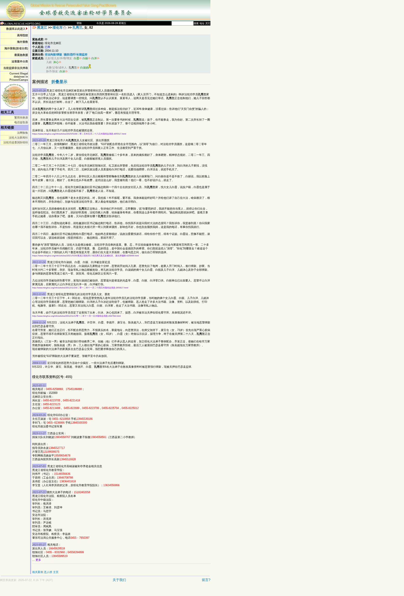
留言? (206, 580)
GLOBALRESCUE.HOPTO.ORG (22, 23)
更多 (38, 559)
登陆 (79, 23)
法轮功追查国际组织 (15, 142)
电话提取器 (21, 122)
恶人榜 (48, 572)
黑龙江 (42, 27)
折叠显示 (59, 81)
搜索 (196, 23)
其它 (207, 23)
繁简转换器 (21, 117)
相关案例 (37, 572)
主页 (55, 572)
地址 (202, 23)
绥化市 (58, 27)
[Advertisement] (90, 591)
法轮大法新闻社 (18, 137)
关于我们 (119, 580)
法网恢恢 (22, 132)
